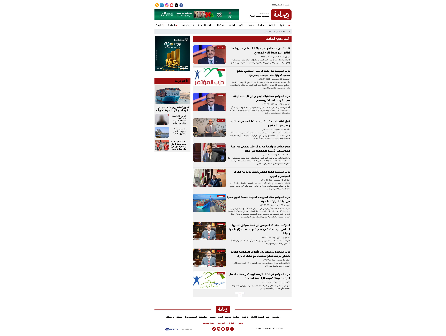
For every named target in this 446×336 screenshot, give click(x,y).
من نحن (241, 323)
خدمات (179, 317)
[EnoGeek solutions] (171, 330)
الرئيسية (286, 32)
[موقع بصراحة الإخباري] (281, 14)
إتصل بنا (231, 323)
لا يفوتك (170, 317)
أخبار (282, 25)
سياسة (261, 25)
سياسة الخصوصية (208, 323)
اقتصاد (232, 25)
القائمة (171, 25)
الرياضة (272, 25)
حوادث (251, 25)
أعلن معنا (221, 323)
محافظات (220, 25)
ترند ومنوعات (188, 25)
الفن (241, 25)
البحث (158, 25)
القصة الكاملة (204, 25)
